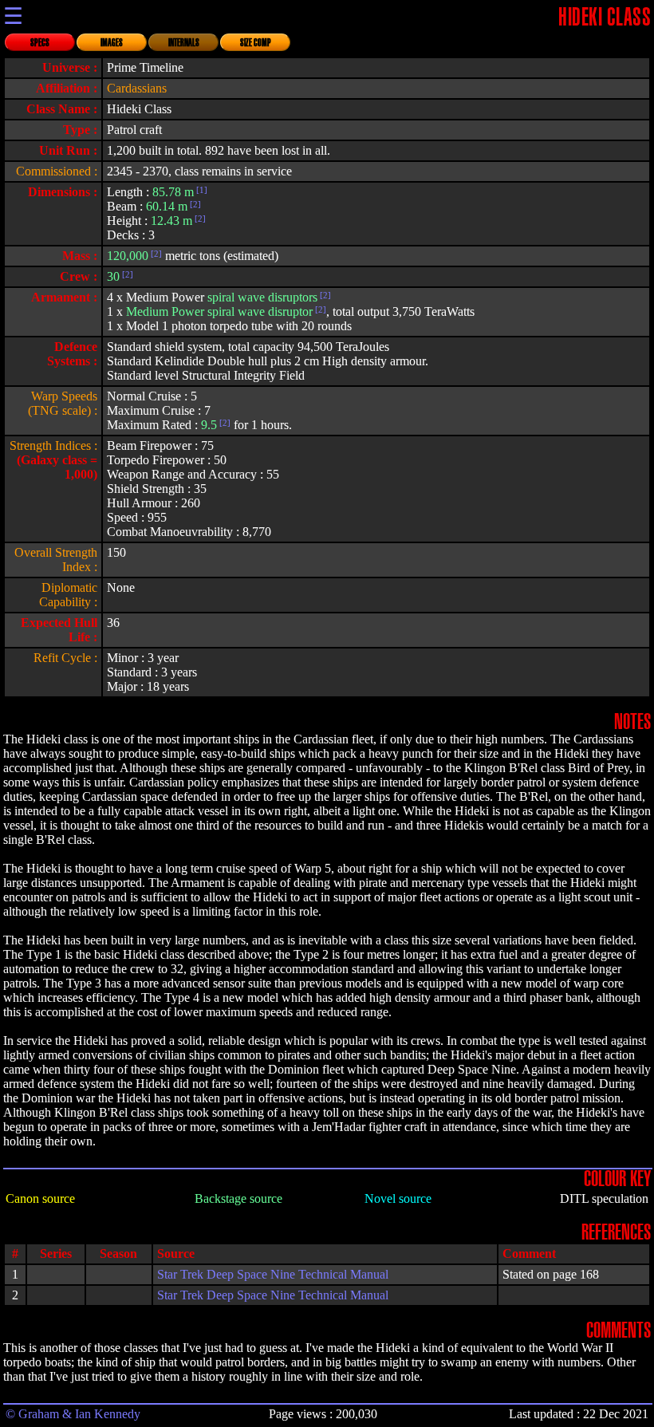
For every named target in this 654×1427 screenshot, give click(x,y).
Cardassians (137, 88)
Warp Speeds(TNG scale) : (62, 403)
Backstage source (238, 1198)
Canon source (40, 1198)
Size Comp (255, 43)
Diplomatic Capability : (68, 595)
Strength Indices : (53, 445)
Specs (39, 43)
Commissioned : (56, 171)
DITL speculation (604, 1198)
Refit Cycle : (65, 657)
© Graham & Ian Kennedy (73, 1414)
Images (111, 43)
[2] (194, 204)
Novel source (397, 1198)
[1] (200, 190)
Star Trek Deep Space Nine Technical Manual (272, 1274)
